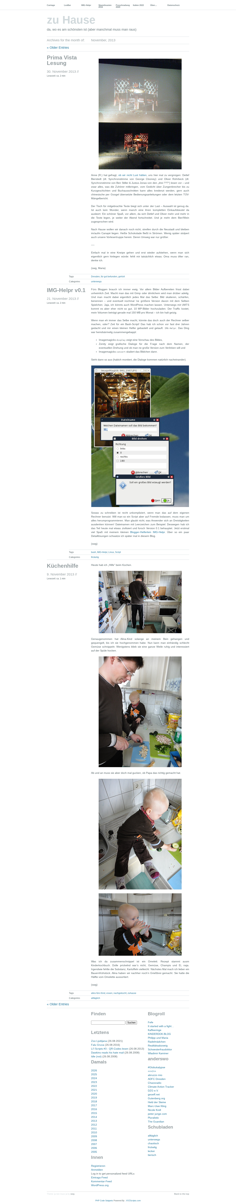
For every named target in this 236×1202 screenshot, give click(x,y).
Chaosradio (154, 1082)
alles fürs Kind (98, 993)
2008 (94, 1140)
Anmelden (97, 1169)
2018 (94, 1101)
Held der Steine (157, 1102)
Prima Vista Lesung (62, 60)
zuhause (132, 993)
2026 (94, 1070)
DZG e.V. (153, 1090)
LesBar (67, 5)
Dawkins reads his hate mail (107, 1052)
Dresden (95, 276)
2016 (94, 1109)
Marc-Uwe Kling (157, 1106)
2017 (94, 1105)
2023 (94, 1082)
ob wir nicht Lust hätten (132, 175)
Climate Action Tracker (161, 1086)
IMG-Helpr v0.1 (66, 290)
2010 (94, 1132)
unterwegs (96, 281)
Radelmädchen (157, 1041)
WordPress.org (100, 1185)
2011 (94, 1128)
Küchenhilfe (62, 566)
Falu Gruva (97, 1044)
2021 (94, 1089)
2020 (94, 1093)
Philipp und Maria (158, 1037)
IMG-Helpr (86, 5)
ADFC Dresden (157, 1078)
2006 (94, 1147)
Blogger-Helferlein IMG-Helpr (147, 532)
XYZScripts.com (133, 1200)
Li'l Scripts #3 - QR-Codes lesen (109, 1048)
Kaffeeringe (154, 1030)
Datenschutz (173, 5)
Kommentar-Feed (101, 1181)
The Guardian (156, 1121)
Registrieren (98, 1165)
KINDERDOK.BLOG (159, 1033)
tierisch (152, 1154)
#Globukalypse (156, 1067)
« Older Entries (58, 47)
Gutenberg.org (156, 1098)
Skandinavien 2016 (105, 6)
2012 (94, 1124)
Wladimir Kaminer (158, 1053)
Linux (111, 552)
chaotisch (153, 1143)
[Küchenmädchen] (140, 602)
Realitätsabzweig (158, 1045)
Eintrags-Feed (99, 1177)
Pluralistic (153, 1117)
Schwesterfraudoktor (160, 1049)
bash (93, 552)
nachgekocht (120, 993)
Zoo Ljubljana (99, 1040)
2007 (94, 1144)
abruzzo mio (155, 1075)
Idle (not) (96, 1056)
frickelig (95, 557)
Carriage (51, 5)
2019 (94, 1097)
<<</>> (152, 1071)
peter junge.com (157, 1113)
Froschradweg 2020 (123, 6)
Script (118, 552)
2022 (94, 1085)
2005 (94, 1151)
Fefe (150, 1022)
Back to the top (181, 1194)
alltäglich (95, 998)
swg (72, 1194)
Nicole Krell (154, 1109)
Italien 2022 (138, 5)
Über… (153, 5)
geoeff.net (154, 1094)
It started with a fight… (161, 1026)
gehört (121, 276)
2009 (94, 1136)
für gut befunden (109, 276)
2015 (94, 1113)
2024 (94, 1078)
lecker (151, 1151)
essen (109, 993)
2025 (94, 1074)
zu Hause (71, 20)
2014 (94, 1116)
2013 (94, 1120)
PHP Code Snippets (104, 1200)
